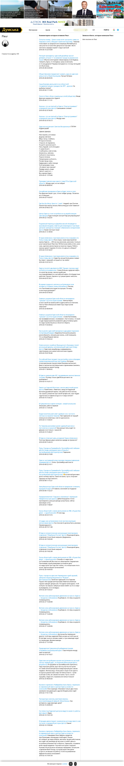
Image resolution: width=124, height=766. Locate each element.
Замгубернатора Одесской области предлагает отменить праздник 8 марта (59, 488)
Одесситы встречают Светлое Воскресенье (54, 127)
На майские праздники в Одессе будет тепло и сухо (57, 191)
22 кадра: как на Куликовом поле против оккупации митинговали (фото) (57, 522)
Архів (48, 30)
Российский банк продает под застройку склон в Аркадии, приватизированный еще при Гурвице (59, 360)
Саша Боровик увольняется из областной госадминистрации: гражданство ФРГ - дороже (55, 85)
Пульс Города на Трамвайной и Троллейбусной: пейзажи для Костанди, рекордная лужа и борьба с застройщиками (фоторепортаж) (59, 450)
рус (94, 30)
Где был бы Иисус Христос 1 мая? (51, 203)
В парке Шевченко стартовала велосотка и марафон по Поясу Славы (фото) (59, 239)
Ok (71, 764)
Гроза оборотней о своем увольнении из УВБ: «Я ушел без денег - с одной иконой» (60, 512)
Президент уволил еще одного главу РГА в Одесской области (57, 182)
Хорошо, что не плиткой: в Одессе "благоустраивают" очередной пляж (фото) (58, 107)
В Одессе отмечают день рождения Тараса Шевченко (58, 438)
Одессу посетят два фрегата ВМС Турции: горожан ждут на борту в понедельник (59, 269)
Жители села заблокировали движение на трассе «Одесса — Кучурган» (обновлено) (59, 597)
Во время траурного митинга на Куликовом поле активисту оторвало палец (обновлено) (56, 285)
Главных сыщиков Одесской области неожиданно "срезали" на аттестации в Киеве (56, 300)
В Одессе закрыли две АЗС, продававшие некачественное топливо (59, 376)
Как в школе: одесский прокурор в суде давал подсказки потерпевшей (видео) (59, 332)
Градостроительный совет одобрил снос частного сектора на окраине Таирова (57, 415)
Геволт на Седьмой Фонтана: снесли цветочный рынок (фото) (58, 388)
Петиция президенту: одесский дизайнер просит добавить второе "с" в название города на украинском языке (58, 58)
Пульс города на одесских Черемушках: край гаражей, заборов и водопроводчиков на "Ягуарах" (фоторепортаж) (58, 578)
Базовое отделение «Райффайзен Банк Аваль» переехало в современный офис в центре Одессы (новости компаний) (59, 687)
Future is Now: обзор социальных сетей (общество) (57, 96)
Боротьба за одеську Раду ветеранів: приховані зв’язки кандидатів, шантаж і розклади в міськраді (58, 14)
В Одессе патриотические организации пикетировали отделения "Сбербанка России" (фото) (58, 534)
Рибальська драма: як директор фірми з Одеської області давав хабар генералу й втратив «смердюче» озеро (11, 14)
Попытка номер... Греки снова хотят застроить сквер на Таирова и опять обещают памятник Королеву (59, 41)
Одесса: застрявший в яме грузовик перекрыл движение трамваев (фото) (59, 461)
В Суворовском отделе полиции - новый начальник (57, 404)
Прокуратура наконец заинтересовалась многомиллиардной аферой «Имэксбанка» (54, 700)
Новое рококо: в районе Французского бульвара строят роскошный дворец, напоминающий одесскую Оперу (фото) (59, 347)
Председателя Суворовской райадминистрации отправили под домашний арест (56, 649)
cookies (64, 764)
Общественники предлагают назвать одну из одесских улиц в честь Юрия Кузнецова (58, 75)
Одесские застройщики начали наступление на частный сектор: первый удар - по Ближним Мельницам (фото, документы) (59, 663)
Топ (59, 30)
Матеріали (33, 30)
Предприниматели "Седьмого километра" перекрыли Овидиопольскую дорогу (58, 498)
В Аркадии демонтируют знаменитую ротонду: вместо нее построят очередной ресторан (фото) (60, 722)
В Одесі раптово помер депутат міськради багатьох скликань (83, 16)
